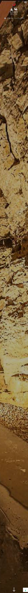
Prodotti (10, 18)
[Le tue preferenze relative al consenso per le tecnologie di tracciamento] (25, 590)
